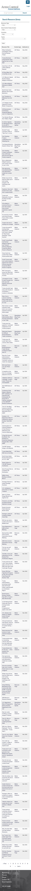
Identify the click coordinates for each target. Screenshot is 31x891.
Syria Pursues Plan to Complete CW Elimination (7, 470)
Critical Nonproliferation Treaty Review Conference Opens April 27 (7, 349)
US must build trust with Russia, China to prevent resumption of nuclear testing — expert (7, 624)
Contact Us (5, 879)
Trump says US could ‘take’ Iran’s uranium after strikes (7, 341)
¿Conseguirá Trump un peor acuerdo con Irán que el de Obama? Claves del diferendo (7, 282)
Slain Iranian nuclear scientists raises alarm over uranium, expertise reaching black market (7, 309)
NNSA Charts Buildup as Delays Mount (6, 477)
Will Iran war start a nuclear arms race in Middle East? (7, 522)
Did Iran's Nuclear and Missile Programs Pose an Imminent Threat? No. (6, 854)
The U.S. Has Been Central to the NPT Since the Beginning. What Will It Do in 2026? (7, 410)
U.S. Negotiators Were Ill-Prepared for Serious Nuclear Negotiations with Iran (7, 706)
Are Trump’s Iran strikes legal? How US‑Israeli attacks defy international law (6, 838)
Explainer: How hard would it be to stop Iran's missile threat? (7, 190)
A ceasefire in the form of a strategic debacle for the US (7, 373)
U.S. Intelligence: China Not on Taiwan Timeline (7, 490)
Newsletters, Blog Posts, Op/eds (18, 123)
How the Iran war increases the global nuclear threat (7, 761)
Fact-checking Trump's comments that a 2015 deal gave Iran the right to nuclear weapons (7, 154)
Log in (28, 6)
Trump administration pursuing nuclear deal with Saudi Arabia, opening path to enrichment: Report (7, 585)
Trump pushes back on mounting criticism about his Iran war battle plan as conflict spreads (7, 642)
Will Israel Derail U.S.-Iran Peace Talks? (6, 366)
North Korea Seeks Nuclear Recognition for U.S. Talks (7, 458)
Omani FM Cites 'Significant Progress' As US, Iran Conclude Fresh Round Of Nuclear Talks (7, 574)
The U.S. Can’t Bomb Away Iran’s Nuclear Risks (7, 736)
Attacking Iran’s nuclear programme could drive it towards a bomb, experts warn (7, 769)
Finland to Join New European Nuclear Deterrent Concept (7, 502)
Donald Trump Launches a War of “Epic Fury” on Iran (7, 131)
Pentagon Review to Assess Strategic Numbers (7, 483)
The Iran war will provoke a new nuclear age (6, 549)
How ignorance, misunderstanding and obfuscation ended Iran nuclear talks (7, 171)
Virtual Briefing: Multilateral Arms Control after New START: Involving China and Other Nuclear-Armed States (6, 689)
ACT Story (17, 50)
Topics (3, 37)
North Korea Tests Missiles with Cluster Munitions (7, 91)
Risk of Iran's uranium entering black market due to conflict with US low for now (7, 299)
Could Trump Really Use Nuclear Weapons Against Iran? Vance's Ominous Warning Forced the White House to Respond (7, 245)
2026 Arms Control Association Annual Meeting (7, 542)
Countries (3, 32)
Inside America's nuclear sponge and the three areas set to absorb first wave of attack (7, 787)
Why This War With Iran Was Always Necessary (7, 830)
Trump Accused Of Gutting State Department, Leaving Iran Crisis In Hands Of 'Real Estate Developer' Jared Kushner (7, 232)
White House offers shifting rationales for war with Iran (7, 846)
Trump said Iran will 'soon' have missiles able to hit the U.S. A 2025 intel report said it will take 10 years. (7, 565)
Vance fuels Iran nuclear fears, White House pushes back (7, 254)
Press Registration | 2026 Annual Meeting (7, 528)
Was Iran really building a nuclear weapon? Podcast (6, 713)
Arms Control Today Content (8, 27)
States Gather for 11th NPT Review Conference (6, 464)
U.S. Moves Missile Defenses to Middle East (7, 85)
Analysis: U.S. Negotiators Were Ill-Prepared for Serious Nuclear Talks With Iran (7, 419)
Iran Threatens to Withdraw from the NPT (7, 98)
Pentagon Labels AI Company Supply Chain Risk (7, 515)
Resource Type (5, 23)
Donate (4, 875)
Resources (5, 873)
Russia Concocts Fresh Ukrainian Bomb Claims (6, 509)
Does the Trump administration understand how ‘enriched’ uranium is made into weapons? (7, 358)
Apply (3, 43)
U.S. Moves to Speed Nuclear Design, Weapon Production (7, 79)
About (4, 877)
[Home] (12, 8)
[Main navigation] (28, 2)
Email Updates (7, 882)
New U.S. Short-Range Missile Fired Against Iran (7, 496)
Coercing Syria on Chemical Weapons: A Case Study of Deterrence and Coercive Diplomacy (7, 429)
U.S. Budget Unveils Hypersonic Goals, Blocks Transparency (7, 104)
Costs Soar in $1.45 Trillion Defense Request (7, 67)
